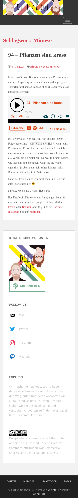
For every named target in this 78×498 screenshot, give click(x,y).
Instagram (13, 212)
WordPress (39, 493)
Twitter (57, 207)
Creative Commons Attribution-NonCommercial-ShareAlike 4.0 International (35, 448)
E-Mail (67, 481)
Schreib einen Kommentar (45, 66)
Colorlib (52, 489)
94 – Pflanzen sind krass (37, 55)
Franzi (11, 207)
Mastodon (35, 212)
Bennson (27, 207)
